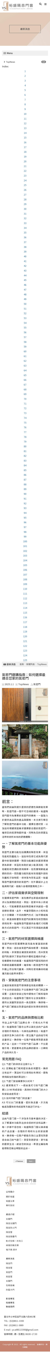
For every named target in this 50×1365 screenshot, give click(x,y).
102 (25, 551)
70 (25, 398)
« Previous (19, 1161)
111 (25, 593)
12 (25, 123)
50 (25, 303)
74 (25, 417)
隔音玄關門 (11, 1223)
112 (25, 598)
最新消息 (10, 1258)
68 (25, 389)
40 (25, 256)
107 (25, 574)
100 (25, 541)
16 (25, 142)
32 (25, 218)
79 (25, 441)
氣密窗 (9, 1276)
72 (25, 408)
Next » (31, 1161)
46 (25, 284)
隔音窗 (9, 1232)
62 (25, 360)
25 (25, 185)
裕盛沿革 (10, 1200)
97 (25, 527)
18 (25, 151)
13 (25, 128)
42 (25, 265)
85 (25, 470)
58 (25, 342)
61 (25, 356)
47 (25, 289)
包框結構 (10, 1285)
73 (25, 413)
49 (25, 299)
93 (25, 508)
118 (25, 626)
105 (25, 565)
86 (25, 474)
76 (25, 427)
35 (25, 232)
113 (25, 603)
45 (25, 280)
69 (25, 394)
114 (25, 607)
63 (25, 365)
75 (25, 422)
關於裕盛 (10, 1196)
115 (25, 612)
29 (25, 204)
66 (25, 379)
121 (25, 641)
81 (25, 451)
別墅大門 (10, 1289)
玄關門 (9, 1218)
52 (25, 313)
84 (25, 465)
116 (25, 617)
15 (25, 137)
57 (25, 337)
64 (25, 370)
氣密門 (9, 1272)
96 (25, 522)
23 (25, 175)
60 (25, 351)
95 (25, 517)
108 (25, 579)
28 (25, 199)
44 (25, 275)
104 (25, 560)
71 (25, 403)
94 (25, 512)
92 (25, 503)
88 (25, 484)
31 (25, 213)
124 (25, 655)
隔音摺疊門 (11, 1236)
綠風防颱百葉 (12, 1245)
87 (25, 479)
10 (25, 113)
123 (25, 650)
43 (25, 270)
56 (25, 332)
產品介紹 (10, 1214)
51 (25, 308)
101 (25, 546)
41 (25, 261)
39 (25, 251)
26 (25, 189)
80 (25, 446)
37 (25, 242)
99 (25, 536)
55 (25, 327)
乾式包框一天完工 (14, 1240)
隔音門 (9, 1263)
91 (25, 498)
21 (25, 166)
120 (25, 636)
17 (25, 147)
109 (25, 584)
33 (25, 223)
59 (25, 346)
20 (25, 161)
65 (25, 375)
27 (25, 194)
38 (25, 247)
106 (25, 569)
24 (25, 180)
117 (25, 622)
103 (25, 555)
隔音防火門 (11, 1227)
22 (25, 170)
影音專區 (10, 1298)
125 (25, 660)
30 (25, 208)
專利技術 (10, 1205)
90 (25, 493)
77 (25, 432)
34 (25, 227)
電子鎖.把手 (11, 1249)
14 (25, 133)
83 (25, 460)
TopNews (10, 61)
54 (25, 322)
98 (25, 531)
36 (25, 237)
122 (25, 646)
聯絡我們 (10, 1306)
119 (25, 631)
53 (25, 318)
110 (25, 588)
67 (25, 384)
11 (25, 118)
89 (25, 489)
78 (25, 437)
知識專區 (10, 1302)
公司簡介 (10, 1191)
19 (25, 156)
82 (25, 455)
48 (25, 294)
